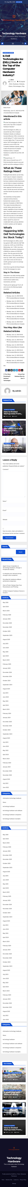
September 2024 (7, 684)
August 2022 (6, 779)
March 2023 (6, 758)
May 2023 (5, 750)
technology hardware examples (12, 818)
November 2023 (7, 725)
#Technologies (17, 86)
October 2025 (6, 631)
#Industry (21, 84)
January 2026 (6, 619)
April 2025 (6, 656)
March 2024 (6, 709)
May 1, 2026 (8, 1114)
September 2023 (7, 734)
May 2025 (5, 651)
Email (5, 510)
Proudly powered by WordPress (9, 1174)
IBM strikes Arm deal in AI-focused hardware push (13, 431)
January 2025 (6, 668)
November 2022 (7, 775)
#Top (23, 86)
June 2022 (6, 787)
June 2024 (6, 697)
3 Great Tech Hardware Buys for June (19, 376)
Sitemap (14, 1183)
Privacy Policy (23, 1179)
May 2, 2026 (8, 1097)
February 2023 (7, 762)
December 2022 (7, 771)
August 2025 (6, 639)
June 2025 (6, 647)
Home (3, 1179)
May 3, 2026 (8, 1079)
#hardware (16, 84)
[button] (22, 43)
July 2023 (5, 742)
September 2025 (7, 635)
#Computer (22, 81)
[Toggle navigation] (13, 43)
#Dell (10, 84)
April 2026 (6, 606)
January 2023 (6, 767)
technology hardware (8, 52)
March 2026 (6, 610)
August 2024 (6, 688)
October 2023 (6, 730)
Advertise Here (9, 1179)
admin (12, 79)
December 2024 (7, 672)
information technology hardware (12, 798)
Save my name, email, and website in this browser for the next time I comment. (14, 532)
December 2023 (7, 721)
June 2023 (6, 746)
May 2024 (5, 701)
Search (5, 546)
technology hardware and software (12, 810)
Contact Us (16, 1179)
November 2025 (7, 627)
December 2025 (7, 623)
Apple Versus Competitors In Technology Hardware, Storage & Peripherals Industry (12, 567)
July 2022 (5, 783)
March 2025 (6, 660)
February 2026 (7, 614)
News (4, 802)
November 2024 (7, 676)
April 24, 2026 (9, 1132)
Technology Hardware (14, 33)
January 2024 (6, 717)
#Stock (10, 86)
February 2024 (7, 713)
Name (5, 501)
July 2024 (5, 693)
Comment (6, 469)
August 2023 (6, 738)
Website (5, 519)
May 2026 (5, 602)
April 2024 (6, 705)
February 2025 (7, 664)
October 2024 (6, 680)
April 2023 (6, 754)
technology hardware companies (12, 814)
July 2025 (5, 643)
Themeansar (14, 1176)
